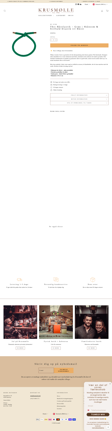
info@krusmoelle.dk (35, 395)
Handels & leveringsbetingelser (65, 398)
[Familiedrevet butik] (91, 322)
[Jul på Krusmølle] (20, 322)
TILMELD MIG (98, 414)
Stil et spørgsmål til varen (79, 103)
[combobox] (88, 410)
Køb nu (16, 254)
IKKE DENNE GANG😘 (98, 419)
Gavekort (60, 15)
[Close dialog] (110, 384)
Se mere (20, 348)
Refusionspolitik (61, 406)
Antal (52, 37)
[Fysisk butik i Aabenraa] (56, 322)
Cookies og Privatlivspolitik (64, 401)
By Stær (53, 24)
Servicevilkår (60, 403)
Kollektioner (45, 15)
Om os (71, 15)
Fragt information (79, 95)
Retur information (79, 99)
